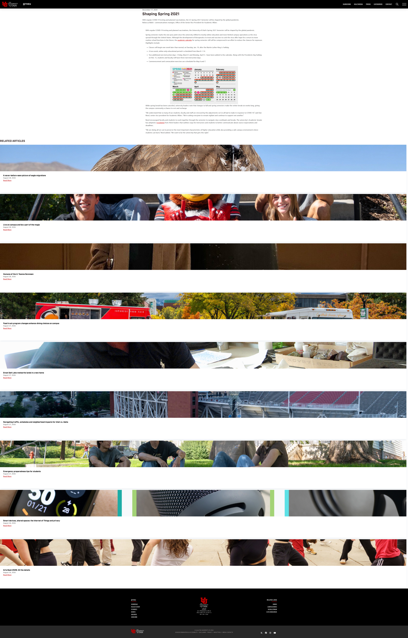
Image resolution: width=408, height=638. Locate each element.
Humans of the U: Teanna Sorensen (18, 274)
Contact (389, 4)
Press (368, 4)
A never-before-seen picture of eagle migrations (24, 175)
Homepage (134, 604)
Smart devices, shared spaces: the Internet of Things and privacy (31, 521)
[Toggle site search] (397, 4)
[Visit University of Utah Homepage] (10, 4)
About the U (217, 632)
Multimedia (358, 4)
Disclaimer (202, 632)
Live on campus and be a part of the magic (21, 225)
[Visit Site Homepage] (204, 607)
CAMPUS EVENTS (272, 607)
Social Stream (272, 609)
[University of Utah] (140, 631)
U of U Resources (271, 612)
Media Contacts (227, 632)
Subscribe (347, 4)
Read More (7, 180)
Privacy (209, 632)
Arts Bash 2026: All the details (16, 570)
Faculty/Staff (135, 607)
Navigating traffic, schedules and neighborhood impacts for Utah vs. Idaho (35, 422)
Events (133, 612)
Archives (134, 614)
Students (134, 609)
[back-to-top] (405, 634)
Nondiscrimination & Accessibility (186, 632)
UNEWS (275, 604)
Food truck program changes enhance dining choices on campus (31, 323)
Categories (378, 4)
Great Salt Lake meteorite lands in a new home (23, 373)
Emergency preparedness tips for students (22, 471)
